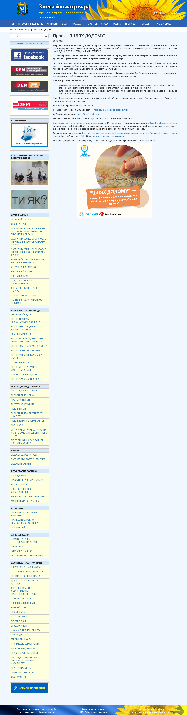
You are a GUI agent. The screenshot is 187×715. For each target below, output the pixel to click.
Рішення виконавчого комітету (28, 421)
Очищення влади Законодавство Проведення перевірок (23, 591)
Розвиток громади (97, 24)
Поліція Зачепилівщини (23, 603)
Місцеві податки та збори (25, 501)
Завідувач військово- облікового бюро (23, 282)
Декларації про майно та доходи (24, 582)
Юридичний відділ (21, 334)
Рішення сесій (18, 409)
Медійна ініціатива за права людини (106, 136)
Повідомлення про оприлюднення (21, 490)
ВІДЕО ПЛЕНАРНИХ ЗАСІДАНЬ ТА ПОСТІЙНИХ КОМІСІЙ (27, 441)
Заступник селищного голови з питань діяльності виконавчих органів (28, 242)
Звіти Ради (17, 425)
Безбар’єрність (19, 626)
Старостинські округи (23, 295)
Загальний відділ (20, 362)
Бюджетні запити (21, 464)
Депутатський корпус (23, 267)
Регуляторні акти (20, 484)
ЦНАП (64, 24)
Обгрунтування (19, 617)
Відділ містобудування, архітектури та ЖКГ (24, 368)
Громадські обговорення (25, 644)
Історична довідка (21, 551)
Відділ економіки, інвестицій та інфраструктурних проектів (28, 340)
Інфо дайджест (164, 24)
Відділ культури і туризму (25, 350)
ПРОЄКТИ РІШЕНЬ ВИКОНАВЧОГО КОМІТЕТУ (27, 414)
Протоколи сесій (20, 400)
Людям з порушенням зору (29, 43)
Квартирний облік (21, 668)
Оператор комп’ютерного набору (25, 289)
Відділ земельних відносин (26, 379)
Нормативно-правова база (26, 567)
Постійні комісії (19, 276)
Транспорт (17, 635)
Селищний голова (21, 219)
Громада (76, 24)
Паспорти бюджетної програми (28, 459)
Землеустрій (18, 527)
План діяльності (20, 475)
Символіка (17, 546)
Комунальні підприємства (25, 630)
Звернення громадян (22, 672)
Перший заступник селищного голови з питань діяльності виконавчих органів (28, 231)
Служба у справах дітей (24, 374)
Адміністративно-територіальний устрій (24, 540)
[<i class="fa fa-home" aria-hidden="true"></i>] (13, 24)
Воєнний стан (18, 607)
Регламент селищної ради (25, 576)
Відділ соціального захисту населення (27, 356)
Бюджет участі (19, 612)
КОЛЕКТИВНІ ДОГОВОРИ (23, 648)
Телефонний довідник (30, 24)
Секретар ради (19, 224)
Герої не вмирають (21, 639)
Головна (14, 30)
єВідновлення (18, 677)
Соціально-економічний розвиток (24, 514)
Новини (24, 30)
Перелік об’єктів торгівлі (24, 653)
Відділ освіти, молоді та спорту (29, 346)
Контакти (52, 24)
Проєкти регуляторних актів (27, 480)
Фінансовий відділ (21, 314)
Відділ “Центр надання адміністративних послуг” (25, 328)
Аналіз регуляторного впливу (27, 496)
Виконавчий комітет (22, 271)
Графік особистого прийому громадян (26, 301)
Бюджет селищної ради (24, 455)
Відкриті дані (18, 621)
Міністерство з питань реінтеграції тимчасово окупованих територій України (120, 133)
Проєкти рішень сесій (22, 395)
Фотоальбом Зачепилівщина (27, 555)
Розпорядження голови (24, 391)
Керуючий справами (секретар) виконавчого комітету (28, 261)
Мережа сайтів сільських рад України (150, 712)
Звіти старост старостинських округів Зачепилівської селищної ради (29, 433)
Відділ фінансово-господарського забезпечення (28, 320)
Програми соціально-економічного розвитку (24, 521)
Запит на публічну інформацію (27, 571)
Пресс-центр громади (137, 24)
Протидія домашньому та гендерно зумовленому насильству (25, 660)
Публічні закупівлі (21, 598)
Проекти (116, 24)
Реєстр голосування (22, 404)
